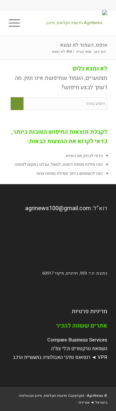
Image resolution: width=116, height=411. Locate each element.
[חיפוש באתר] (31, 23)
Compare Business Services (77, 339)
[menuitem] (31, 23)
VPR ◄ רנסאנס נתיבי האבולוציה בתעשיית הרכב (60, 357)
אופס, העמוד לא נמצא (83, 45)
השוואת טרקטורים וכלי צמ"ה (79, 348)
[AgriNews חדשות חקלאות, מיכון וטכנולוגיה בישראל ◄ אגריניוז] (67, 23)
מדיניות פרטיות (89, 311)
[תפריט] (16, 23)
